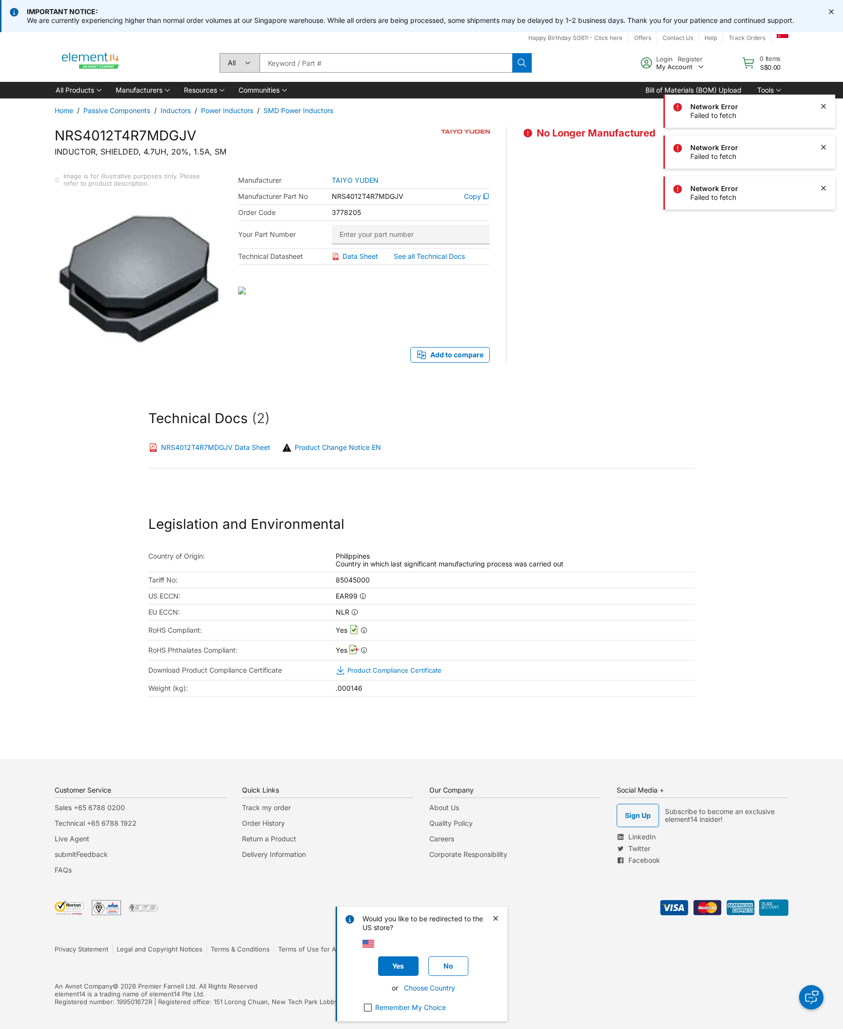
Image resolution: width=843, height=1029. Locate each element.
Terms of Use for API (309, 949)
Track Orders (747, 37)
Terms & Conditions (240, 949)
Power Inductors (227, 110)
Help (710, 37)
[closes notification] (831, 11)
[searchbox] (386, 63)
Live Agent (72, 839)
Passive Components (116, 110)
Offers (642, 37)
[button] (78, 90)
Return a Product (269, 839)
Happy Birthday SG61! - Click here (575, 37)
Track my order (266, 807)
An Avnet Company (84, 986)
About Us (444, 807)
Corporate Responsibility (468, 854)
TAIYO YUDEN (355, 180)
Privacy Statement (81, 949)
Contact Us (677, 37)
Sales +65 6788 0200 (90, 807)
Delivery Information (274, 854)
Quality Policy (451, 823)
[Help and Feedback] (811, 997)
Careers (441, 839)
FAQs (63, 870)
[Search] (522, 63)
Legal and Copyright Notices (159, 949)
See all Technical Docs (429, 256)
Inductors (176, 110)
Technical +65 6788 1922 (96, 823)
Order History (263, 823)
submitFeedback (81, 854)
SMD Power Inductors (298, 110)
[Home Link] (91, 63)
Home (64, 110)
